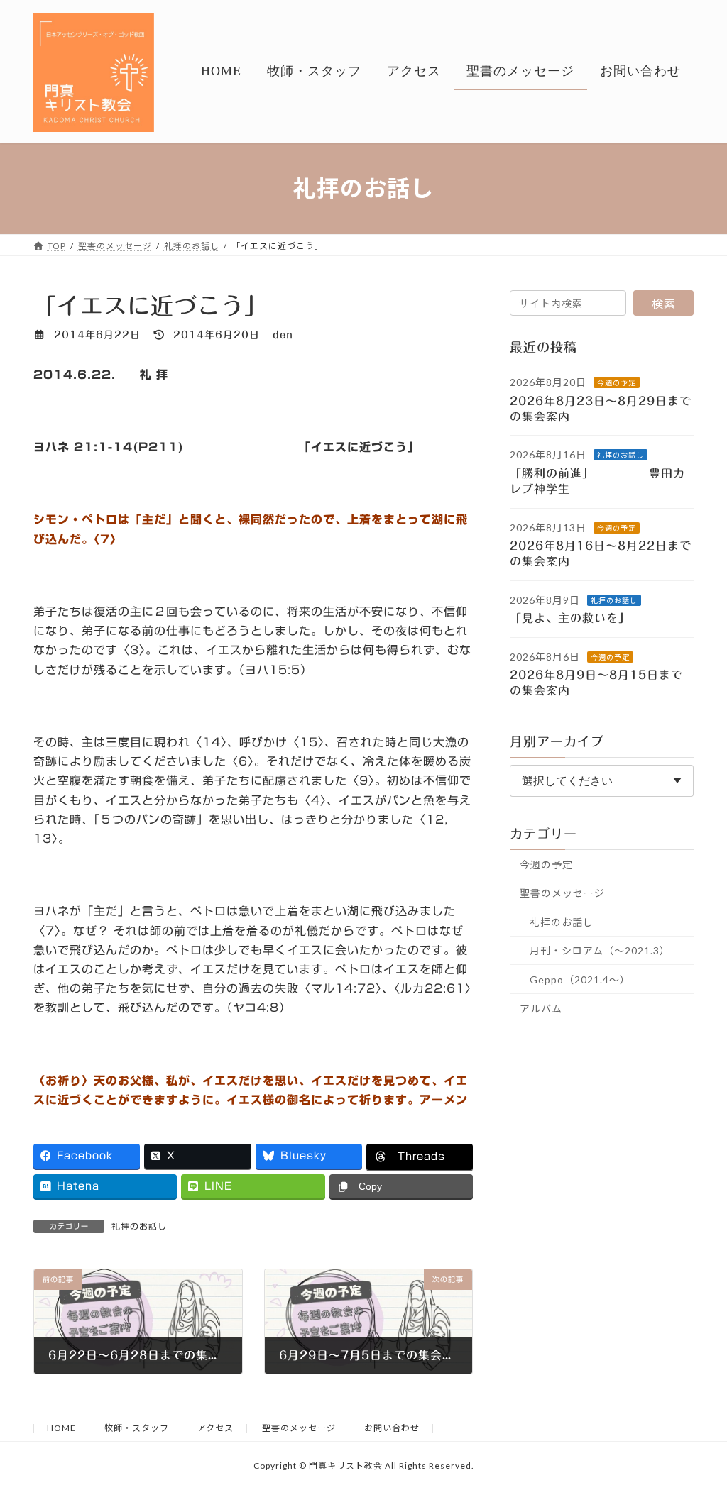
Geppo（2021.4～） (580, 979)
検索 (664, 303)
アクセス (215, 1428)
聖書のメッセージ (562, 893)
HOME (61, 1428)
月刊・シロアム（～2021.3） (600, 950)
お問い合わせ (392, 1428)
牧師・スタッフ (136, 1428)
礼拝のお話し (139, 1226)
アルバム (541, 1008)
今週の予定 (616, 382)
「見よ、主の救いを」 (579, 618)
